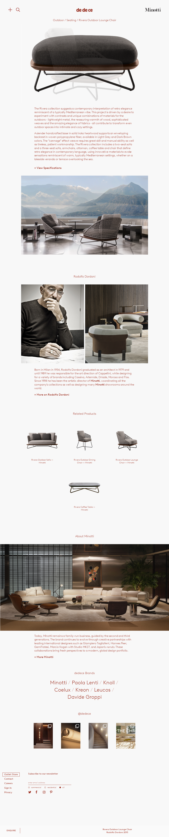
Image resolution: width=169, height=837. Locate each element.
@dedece (84, 713)
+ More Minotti (43, 657)
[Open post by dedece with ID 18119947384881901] (125, 735)
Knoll (109, 682)
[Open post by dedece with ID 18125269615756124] (98, 735)
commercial (36, 787)
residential (51, 787)
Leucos (102, 690)
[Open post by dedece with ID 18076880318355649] (43, 735)
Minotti (95, 380)
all (63, 787)
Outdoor (58, 20)
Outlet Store (11, 774)
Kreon (82, 690)
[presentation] (46, 63)
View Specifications (48, 168)
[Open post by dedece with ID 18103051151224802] (70, 735)
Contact (8, 778)
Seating (71, 20)
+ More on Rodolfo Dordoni (51, 394)
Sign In (8, 788)
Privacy (8, 792)
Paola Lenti (85, 682)
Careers (8, 783)
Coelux (62, 690)
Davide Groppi (85, 697)
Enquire (11, 830)
